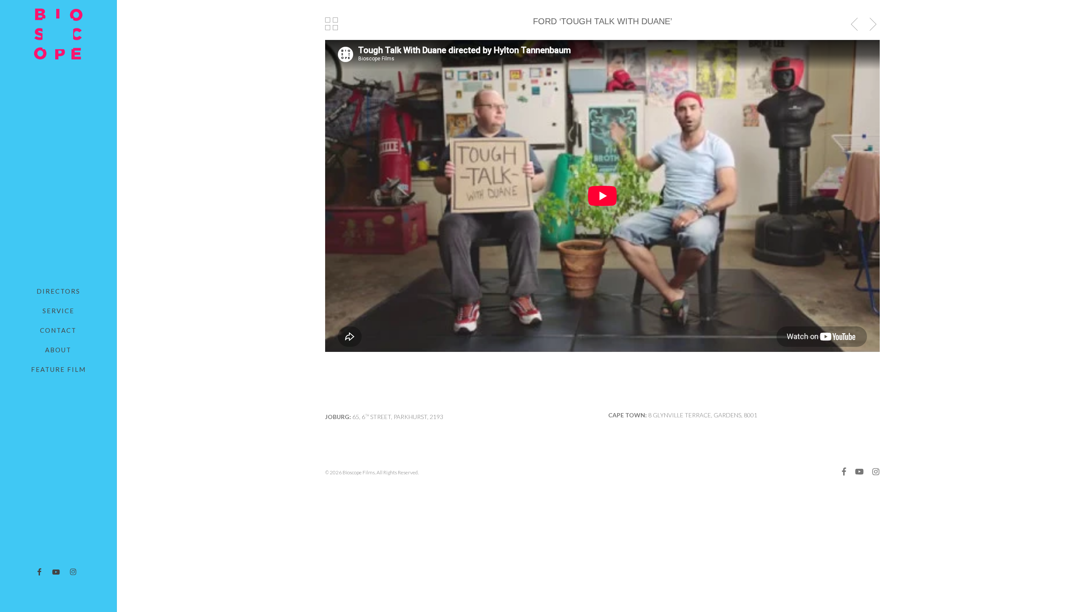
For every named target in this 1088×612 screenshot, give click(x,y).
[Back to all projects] (331, 24)
